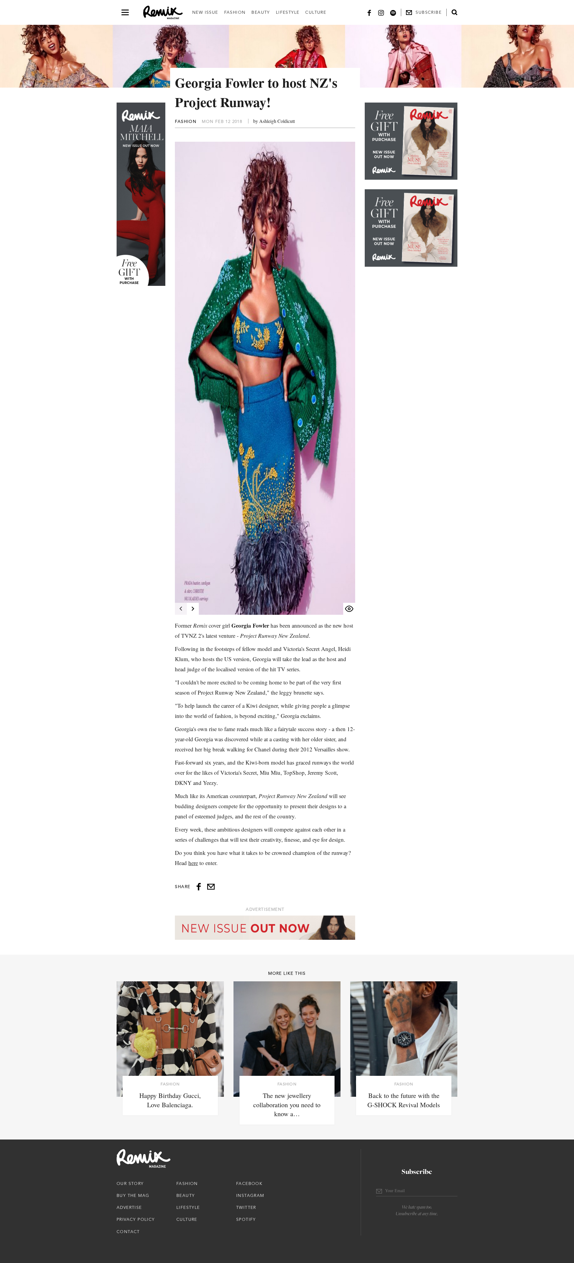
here (193, 863)
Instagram (250, 1195)
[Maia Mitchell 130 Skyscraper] (141, 194)
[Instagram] (381, 12)
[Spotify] (393, 12)
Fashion (235, 12)
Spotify (246, 1219)
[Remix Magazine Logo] (163, 12)
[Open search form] (454, 12)
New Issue (205, 12)
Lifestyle (288, 12)
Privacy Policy (136, 1219)
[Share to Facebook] (198, 886)
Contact (128, 1231)
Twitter (246, 1207)
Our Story (130, 1183)
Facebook (249, 1183)
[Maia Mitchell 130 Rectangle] (411, 141)
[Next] (193, 609)
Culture (315, 12)
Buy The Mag (133, 1195)
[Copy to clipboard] (211, 886)
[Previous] (181, 609)
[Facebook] (369, 12)
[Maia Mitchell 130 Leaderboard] (265, 928)
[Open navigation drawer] (125, 12)
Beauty (260, 12)
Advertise (129, 1207)
